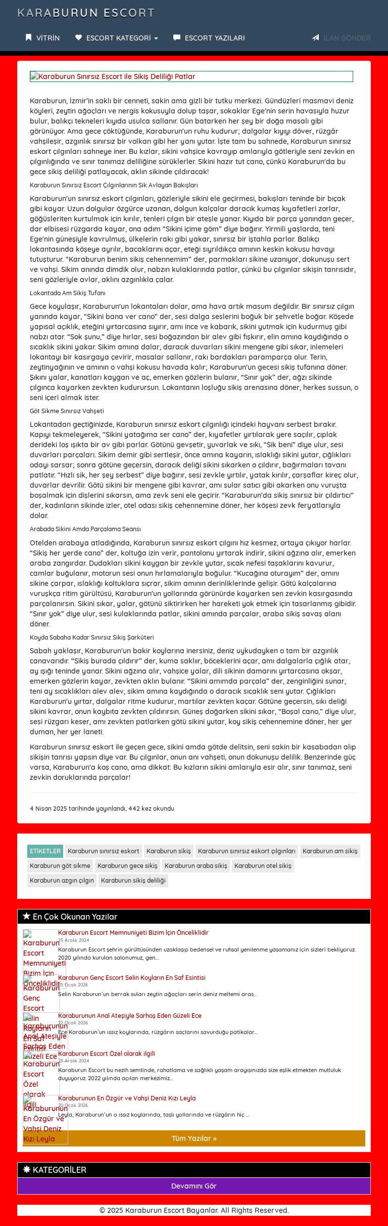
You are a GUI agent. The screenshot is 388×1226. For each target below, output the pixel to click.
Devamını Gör (194, 1186)
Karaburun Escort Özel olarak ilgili (106, 1053)
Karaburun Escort (86, 13)
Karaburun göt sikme (60, 865)
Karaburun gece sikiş (128, 865)
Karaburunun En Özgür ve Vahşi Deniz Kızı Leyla (127, 1098)
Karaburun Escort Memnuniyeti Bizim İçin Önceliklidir (133, 932)
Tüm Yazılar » (194, 1138)
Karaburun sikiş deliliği (133, 880)
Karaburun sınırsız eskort (103, 851)
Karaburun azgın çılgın (62, 880)
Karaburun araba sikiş (196, 865)
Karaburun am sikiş (330, 851)
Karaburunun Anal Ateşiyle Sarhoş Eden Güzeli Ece (130, 1015)
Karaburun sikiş (169, 851)
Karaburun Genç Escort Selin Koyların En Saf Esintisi (132, 977)
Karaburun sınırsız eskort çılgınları (247, 851)
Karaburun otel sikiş (263, 865)
